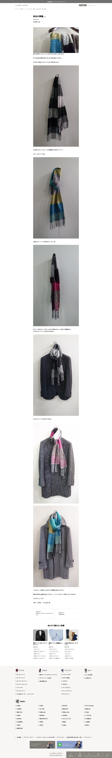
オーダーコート (21, 691)
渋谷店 (87, 712)
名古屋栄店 (88, 718)
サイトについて (60, 737)
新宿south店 (66, 712)
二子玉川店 (88, 715)
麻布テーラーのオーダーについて (48, 674)
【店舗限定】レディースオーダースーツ (56, 1)
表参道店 (42, 715)
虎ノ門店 (42, 709)
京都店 (41, 722)
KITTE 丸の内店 (89, 705)
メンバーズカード (67, 691)
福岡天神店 (20, 728)
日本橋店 (65, 715)
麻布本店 (65, 705)
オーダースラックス (22, 684)
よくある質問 (88, 675)
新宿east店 (43, 712)
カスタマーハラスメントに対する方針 (45, 737)
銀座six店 (87, 709)
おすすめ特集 (66, 678)
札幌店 (18, 705)
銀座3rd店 (65, 709)
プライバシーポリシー (28, 737)
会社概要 (19, 737)
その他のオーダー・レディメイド (25, 694)
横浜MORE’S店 (43, 718)
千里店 (18, 725)
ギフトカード (66, 694)
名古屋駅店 (20, 722)
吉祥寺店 (19, 718)
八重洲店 (19, 709)
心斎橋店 (87, 722)
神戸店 (41, 725)
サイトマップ (87, 737)
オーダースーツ (21, 674)
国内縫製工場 (43, 681)
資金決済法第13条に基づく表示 (74, 737)
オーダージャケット (22, 681)
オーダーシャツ (21, 678)
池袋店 (18, 715)
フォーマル (20, 687)
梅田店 (64, 722)
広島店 (64, 725)
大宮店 (41, 705)
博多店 (87, 725)
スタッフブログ (67, 674)
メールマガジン (67, 687)
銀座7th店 (19, 712)
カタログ (65, 681)
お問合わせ (88, 678)
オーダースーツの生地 (45, 678)
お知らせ (65, 684)
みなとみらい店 (67, 718)
